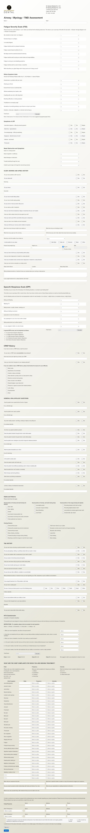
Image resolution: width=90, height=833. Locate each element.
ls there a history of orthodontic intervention (13, 485)
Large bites (52, 533)
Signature (6, 827)
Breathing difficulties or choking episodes (13, 98)
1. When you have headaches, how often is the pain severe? (17, 630)
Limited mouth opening (9, 695)
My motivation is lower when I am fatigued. (13, 35)
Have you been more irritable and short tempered (15, 221)
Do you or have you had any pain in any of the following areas (18, 588)
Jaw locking (6, 689)
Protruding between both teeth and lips (72, 505)
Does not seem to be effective (14, 380)
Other (84, 242)
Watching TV (6, 303)
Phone (68, 803)
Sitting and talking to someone (10, 311)
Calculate (37, 114)
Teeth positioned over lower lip (15, 519)
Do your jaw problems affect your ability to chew (14, 597)
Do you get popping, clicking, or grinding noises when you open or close (20, 551)
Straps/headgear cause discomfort (15, 383)
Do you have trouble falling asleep (11, 196)
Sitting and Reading (8, 300)
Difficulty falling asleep (9, 757)
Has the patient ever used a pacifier (12, 411)
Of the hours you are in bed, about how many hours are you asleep (61, 233)
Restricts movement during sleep (15, 378)
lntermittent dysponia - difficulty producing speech (15, 125)
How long (6, 181)
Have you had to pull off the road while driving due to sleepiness (18, 217)
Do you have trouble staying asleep (12, 200)
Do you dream (7, 187)
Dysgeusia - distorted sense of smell (12, 136)
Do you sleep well (8, 178)
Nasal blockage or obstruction (10, 157)
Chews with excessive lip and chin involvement (18, 528)
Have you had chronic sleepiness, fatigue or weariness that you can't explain (21, 210)
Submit (6, 830)
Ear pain (6, 713)
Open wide (10, 506)
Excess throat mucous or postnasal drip (12, 87)
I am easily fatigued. (8, 42)
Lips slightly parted (40, 505)
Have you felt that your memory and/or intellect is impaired (17, 225)
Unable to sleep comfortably (14, 373)
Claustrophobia (11, 390)
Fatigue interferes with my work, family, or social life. (15, 65)
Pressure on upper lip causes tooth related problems (19, 385)
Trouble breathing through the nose (12, 161)
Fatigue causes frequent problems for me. (13, 50)
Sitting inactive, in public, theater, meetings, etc (14, 307)
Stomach (70, 242)
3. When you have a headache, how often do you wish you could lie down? (20, 638)
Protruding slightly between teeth (71, 507)
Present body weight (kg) (9, 245)
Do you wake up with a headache (11, 207)
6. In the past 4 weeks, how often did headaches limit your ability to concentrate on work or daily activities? (27, 649)
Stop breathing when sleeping (10, 754)
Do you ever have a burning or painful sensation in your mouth (18, 547)
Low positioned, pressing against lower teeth (74, 510)
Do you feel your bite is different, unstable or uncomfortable (17, 572)
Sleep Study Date (64, 266)
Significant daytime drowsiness (11, 751)
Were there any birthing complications (12, 476)
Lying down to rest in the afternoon (11, 314)
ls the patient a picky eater (10, 458)
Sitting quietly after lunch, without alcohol (13, 322)
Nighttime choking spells (9, 763)
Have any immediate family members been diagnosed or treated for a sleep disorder (23, 259)
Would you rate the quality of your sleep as (13, 238)
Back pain (6, 715)
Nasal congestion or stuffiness (10, 153)
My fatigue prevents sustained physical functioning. (15, 53)
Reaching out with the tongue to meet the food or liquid (20, 538)
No (77, 125)
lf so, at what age (7, 444)
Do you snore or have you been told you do (13, 203)
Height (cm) (34, 245)
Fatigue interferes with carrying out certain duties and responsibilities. (19, 57)
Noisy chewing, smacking (13, 533)
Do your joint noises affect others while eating (14, 610)
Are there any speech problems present (13, 430)
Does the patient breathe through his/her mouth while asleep (17, 437)
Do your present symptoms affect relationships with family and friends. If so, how (22, 786)
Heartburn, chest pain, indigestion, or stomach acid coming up (17, 110)
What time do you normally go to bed (54, 228)
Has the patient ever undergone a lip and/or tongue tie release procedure (20, 440)
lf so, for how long (8, 453)
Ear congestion (7, 733)
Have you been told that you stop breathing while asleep (16, 252)
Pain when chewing (8, 727)
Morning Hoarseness (8, 769)
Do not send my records (81, 820)
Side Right (54, 242)
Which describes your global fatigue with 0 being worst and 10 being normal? (21, 68)
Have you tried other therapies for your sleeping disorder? (17, 362)
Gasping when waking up (9, 760)
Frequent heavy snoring (9, 745)
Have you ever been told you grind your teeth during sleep (17, 561)
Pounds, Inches (67, 249)
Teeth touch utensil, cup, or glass (57, 525)
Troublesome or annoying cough (11, 102)
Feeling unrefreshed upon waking (11, 766)
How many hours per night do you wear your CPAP (15, 356)
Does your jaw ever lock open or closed (13, 568)
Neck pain (6, 721)
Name (5, 20)
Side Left (62, 242)
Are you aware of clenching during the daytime (14, 558)
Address (48, 803)
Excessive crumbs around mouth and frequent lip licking (62, 528)
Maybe (83, 125)
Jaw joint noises (7, 686)
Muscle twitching (7, 692)
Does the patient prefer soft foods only (12, 462)
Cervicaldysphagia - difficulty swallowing (13, 132)
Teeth (70, 588)
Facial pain (6, 710)
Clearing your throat (8, 84)
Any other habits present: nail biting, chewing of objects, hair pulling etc (20, 420)
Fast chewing (53, 535)
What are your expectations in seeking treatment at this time (59, 786)
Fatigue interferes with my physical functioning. (14, 46)
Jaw (46, 588)
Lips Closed (38, 512)
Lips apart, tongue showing (42, 507)
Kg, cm (65, 246)
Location (34, 266)
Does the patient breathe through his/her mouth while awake (17, 433)
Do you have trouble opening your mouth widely (14, 565)
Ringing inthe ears (8, 739)
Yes (71, 125)
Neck (64, 588)
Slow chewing (53, 538)
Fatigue (5, 742)
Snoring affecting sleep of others (11, 748)
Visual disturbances (8, 704)
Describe (6, 604)
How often (6, 191)
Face (58, 588)
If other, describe (7, 591)
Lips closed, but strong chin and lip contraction (18, 516)
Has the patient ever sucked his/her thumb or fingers (16, 402)
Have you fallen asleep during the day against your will (16, 214)
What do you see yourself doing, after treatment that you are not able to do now (21, 790)
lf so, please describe (8, 424)
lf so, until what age (8, 406)
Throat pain (6, 143)
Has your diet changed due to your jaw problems (15, 601)
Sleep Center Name (8, 266)
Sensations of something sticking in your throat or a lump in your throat (19, 106)
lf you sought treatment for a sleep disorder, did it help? (16, 278)
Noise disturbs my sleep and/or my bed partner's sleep (20, 375)
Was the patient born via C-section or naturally (14, 469)
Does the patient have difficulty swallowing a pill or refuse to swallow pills (20, 466)
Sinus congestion (8, 736)
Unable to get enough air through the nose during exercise (17, 165)
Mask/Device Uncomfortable (14, 370)
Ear (52, 588)
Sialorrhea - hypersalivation (10, 129)
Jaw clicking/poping (8, 683)
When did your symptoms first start (11, 781)
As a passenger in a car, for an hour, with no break (15, 318)
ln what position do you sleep (10, 242)
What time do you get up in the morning (12, 233)
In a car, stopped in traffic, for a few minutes (13, 326)
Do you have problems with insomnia (12, 174)
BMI (75, 245)
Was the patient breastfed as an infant (12, 449)
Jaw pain (6, 707)
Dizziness (6, 698)
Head (77, 588)
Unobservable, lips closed (70, 512)
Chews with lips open (12, 525)
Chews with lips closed (13, 530)
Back (77, 242)
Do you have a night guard (10, 584)
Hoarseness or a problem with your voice (13, 80)
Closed (9, 511)
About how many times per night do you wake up (15, 228)
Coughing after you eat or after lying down (13, 95)
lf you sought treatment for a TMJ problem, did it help (16, 581)
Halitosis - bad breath (9, 139)
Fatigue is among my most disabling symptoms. (14, 61)
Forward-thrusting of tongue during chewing (17, 535)
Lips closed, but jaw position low (15, 514)
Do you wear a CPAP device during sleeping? (17, 353)
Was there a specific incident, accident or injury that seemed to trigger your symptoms (65, 781)
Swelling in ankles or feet (9, 772)
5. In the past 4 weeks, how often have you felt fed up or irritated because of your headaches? (25, 645)
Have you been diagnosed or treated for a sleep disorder (16, 256)
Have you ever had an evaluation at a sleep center (15, 263)
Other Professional (8, 808)
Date (47, 20)
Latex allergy (11, 388)
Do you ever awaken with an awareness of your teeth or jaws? (18, 554)
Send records (71, 820)
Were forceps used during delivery (11, 473)
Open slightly (11, 509)
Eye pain (6, 718)
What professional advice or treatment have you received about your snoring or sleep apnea (24, 271)
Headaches (6, 701)
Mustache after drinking (55, 530)
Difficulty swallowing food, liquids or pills (12, 91)
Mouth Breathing (39, 510)
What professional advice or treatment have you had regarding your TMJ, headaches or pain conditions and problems (30, 575)
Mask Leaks (10, 368)
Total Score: (6, 113)
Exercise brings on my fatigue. (10, 38)
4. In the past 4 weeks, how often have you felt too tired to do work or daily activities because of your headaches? (29, 642)
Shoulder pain (7, 724)
